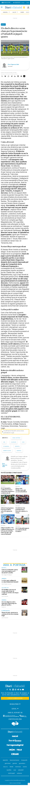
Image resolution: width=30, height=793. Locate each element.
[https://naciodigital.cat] (15, 736)
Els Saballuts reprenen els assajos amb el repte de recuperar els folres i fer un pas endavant (10, 592)
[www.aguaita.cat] (5, 760)
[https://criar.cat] (15, 754)
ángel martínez (16, 438)
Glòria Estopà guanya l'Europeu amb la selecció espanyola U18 (7, 510)
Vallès (15, 12)
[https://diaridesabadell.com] (15, 732)
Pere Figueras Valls (13, 64)
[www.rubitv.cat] (14, 770)
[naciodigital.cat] (14, 760)
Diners (22, 12)
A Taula (22, 2)
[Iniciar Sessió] (28, 7)
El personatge (6, 610)
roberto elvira (7, 450)
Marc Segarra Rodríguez (7, 575)
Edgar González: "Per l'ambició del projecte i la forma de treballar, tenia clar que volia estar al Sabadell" (7, 531)
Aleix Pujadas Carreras (6, 584)
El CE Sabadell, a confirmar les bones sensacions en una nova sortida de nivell (7, 490)
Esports (4, 568)
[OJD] (15, 723)
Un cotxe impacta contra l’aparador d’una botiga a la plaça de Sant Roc (9, 603)
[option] (15, 50)
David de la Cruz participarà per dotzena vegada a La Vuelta (22, 510)
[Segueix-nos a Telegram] (18, 689)
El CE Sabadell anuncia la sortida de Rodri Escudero (22, 530)
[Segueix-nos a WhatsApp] (15, 689)
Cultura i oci (5, 587)
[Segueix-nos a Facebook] (7, 689)
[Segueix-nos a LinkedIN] (20, 689)
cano (23, 442)
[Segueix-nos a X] (10, 689)
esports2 (17, 446)
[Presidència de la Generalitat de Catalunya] (11, 716)
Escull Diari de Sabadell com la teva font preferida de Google (14, 431)
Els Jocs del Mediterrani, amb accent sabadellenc (21, 490)
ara (4, 442)
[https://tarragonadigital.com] (15, 745)
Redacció (4, 607)
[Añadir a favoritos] (24, 76)
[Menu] (1, 7)
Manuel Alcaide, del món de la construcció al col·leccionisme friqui (10, 614)
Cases (27, 2)
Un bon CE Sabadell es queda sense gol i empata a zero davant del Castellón (10, 571)
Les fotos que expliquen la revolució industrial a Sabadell (10, 581)
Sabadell (6, 12)
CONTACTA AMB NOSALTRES (15, 698)
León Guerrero (5, 596)
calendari (13, 442)
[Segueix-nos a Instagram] (13, 689)
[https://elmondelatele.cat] (15, 750)
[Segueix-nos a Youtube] (23, 689)
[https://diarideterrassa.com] (15, 741)
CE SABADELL (6, 446)
